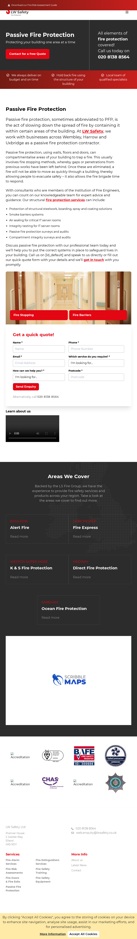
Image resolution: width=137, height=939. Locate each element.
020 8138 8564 (114, 57)
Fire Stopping (24, 315)
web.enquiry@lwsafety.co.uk (96, 832)
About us (77, 860)
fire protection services (65, 200)
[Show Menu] (127, 12)
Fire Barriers (82, 315)
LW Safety (92, 131)
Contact (76, 870)
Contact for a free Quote (27, 54)
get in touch (94, 260)
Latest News (79, 865)
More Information (53, 934)
